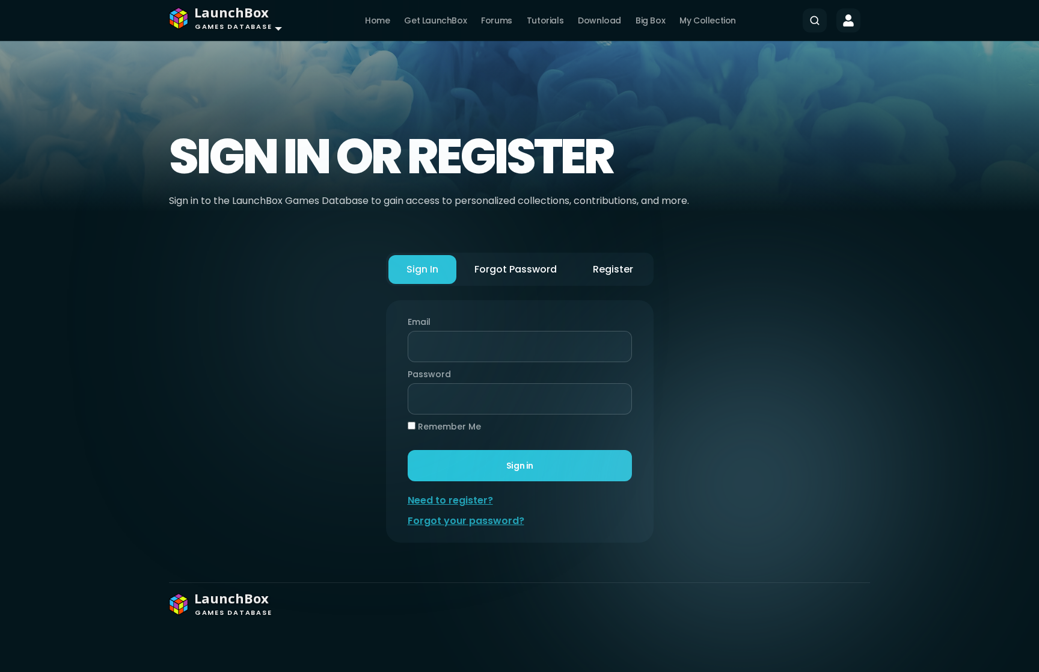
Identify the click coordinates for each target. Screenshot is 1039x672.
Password (426, 374)
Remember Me (448, 427)
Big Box (650, 20)
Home (377, 20)
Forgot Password (515, 269)
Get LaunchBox (435, 20)
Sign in (519, 466)
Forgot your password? (466, 521)
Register (613, 269)
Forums (496, 20)
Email (419, 322)
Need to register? (450, 500)
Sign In (422, 269)
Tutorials (545, 20)
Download (599, 20)
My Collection (707, 20)
